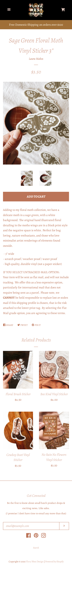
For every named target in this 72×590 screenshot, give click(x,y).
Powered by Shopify (54, 561)
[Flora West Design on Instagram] (43, 536)
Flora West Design (35, 561)
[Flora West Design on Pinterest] (36, 536)
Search (36, 547)
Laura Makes (36, 59)
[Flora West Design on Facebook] (28, 536)
